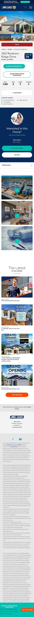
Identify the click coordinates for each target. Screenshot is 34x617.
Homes (4, 49)
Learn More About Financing (17, 74)
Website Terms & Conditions (14, 445)
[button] (25, 7)
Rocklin (10, 49)
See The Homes (27, 610)
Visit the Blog (17, 395)
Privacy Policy (14, 446)
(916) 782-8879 (18, 427)
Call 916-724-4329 (17, 148)
